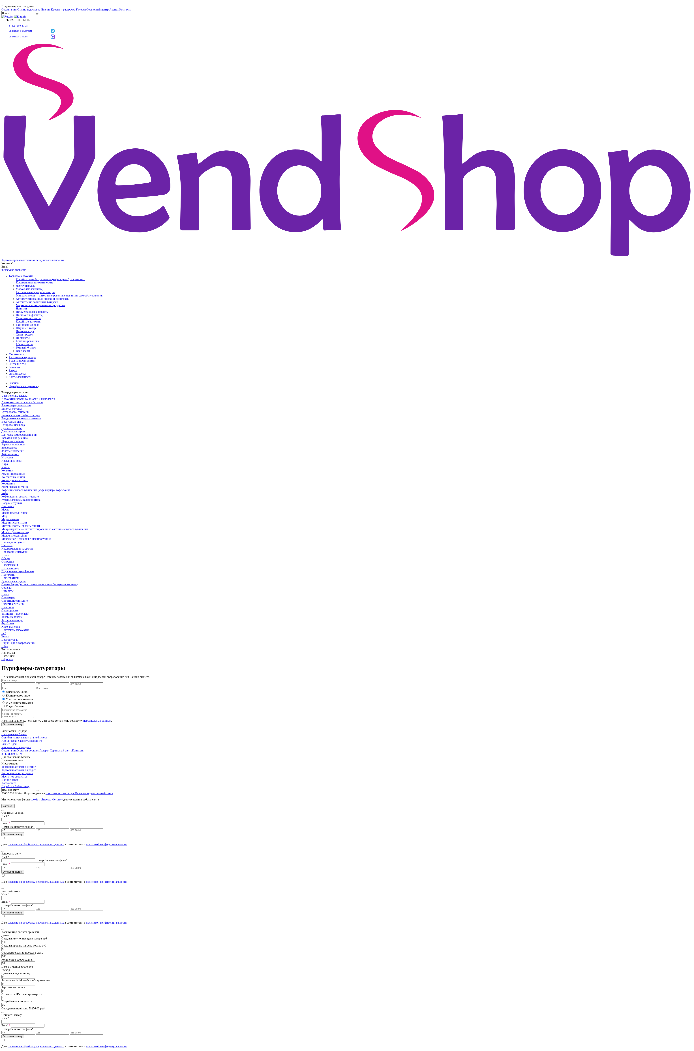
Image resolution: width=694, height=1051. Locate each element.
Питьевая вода (25, 331)
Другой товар (9, 639)
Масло (5, 509)
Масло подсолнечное (14, 512)
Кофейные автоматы (28, 321)
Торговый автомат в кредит (18, 770)
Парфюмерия (9, 564)
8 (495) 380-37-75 (18, 25)
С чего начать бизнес (14, 734)
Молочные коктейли (14, 535)
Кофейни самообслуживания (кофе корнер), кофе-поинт (50, 279)
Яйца (4, 646)
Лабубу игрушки (26, 285)
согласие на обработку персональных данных (36, 844)
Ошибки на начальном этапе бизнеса (24, 737)
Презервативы (10, 577)
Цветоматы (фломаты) (29, 315)
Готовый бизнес (26, 347)
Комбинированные (27, 341)
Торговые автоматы (21, 275)
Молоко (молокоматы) (29, 288)
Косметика (8, 483)
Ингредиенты (17, 363)
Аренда (114, 9)
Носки (5, 555)
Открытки (7, 561)
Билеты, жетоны (11, 408)
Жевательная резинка (14, 437)
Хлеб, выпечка (10, 626)
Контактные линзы (13, 476)
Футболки (7, 623)
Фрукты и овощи (12, 620)
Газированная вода (27, 324)
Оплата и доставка (28, 9)
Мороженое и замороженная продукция (40, 305)
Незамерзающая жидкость (32, 311)
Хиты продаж (24, 334)
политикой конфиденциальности (106, 844)
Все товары (23, 350)
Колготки (7, 470)
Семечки (6, 587)
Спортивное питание (14, 600)
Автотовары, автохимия (16, 405)
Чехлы (5, 636)
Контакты (125, 9)
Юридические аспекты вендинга (21, 740)
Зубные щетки (10, 454)
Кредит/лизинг (14, 706)
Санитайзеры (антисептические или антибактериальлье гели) (39, 584)
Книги (5, 467)
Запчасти (14, 367)
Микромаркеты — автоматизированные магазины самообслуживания (59, 295)
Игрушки (7, 457)
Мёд (4, 516)
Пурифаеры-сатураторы (23, 386)
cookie (34, 799)
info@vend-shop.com (13, 269)
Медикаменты (10, 519)
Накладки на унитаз (13, 542)
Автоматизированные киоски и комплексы (42, 298)
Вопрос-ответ (9, 779)
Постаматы (23, 337)
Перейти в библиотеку (15, 786)
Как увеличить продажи (16, 747)
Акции (13, 370)
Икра (4, 463)
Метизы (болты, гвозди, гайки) (20, 525)
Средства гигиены (12, 603)
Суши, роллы (9, 610)
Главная (13, 382)
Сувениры (7, 607)
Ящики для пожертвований (18, 642)
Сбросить (7, 659)
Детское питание (11, 428)
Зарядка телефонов (13, 444)
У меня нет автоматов (19, 702)
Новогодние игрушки (14, 551)
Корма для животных (14, 480)
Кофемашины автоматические (34, 282)
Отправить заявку (12, 724)
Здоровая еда (9, 447)
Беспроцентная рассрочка (17, 773)
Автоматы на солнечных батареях (37, 302)
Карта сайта (8, 783)
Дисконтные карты (13, 431)
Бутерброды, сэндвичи (15, 411)
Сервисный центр (97, 9)
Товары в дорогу (11, 616)
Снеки (5, 594)
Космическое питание (14, 486)
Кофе (4, 493)
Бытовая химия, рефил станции (35, 292)
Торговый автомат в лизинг (18, 766)
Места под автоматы (14, 776)
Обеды (5, 558)
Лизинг (45, 9)
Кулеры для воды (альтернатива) (21, 499)
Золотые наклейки (12, 450)
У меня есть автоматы (19, 699)
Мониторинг (17, 354)
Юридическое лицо (18, 695)
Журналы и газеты (12, 441)
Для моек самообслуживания (19, 434)
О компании (9, 9)
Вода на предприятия (22, 360)
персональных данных (97, 720)
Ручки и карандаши (13, 581)
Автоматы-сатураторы (22, 357)
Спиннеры (8, 597)
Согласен (8, 806)
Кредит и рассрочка (63, 9)
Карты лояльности (20, 376)
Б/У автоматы (24, 344)
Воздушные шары (12, 421)
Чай (3, 633)
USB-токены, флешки (14, 395)
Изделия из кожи (11, 460)
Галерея (81, 9)
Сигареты (7, 590)
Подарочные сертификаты (17, 571)
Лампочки (7, 506)
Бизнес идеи (9, 743)
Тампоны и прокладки (15, 613)
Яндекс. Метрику (52, 799)
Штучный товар (26, 328)
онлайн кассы (17, 373)
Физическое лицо (16, 691)
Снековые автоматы (28, 318)
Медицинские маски (14, 522)
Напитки (21, 308)
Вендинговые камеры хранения (21, 418)
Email (5, 823)
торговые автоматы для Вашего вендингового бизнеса (79, 793)
